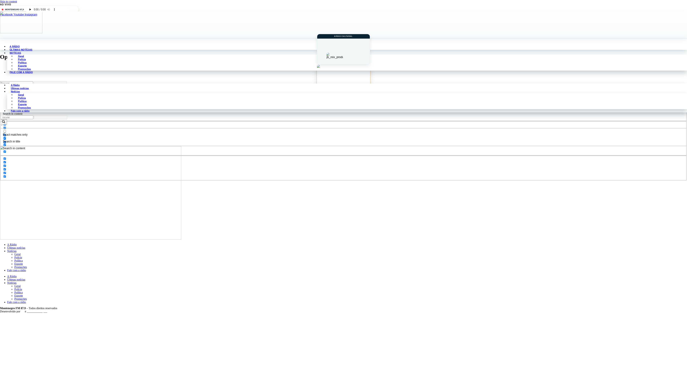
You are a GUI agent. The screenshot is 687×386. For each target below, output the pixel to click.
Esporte (18, 263)
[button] (343, 79)
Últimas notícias (16, 247)
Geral (17, 254)
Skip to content (8, 1)
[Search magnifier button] (3, 122)
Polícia (18, 257)
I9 (22, 311)
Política (18, 260)
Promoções (20, 267)
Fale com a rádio (21, 72)
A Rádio (12, 244)
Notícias (11, 251)
